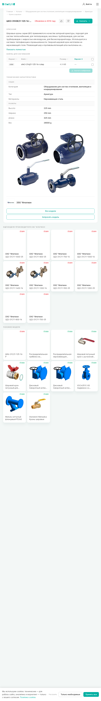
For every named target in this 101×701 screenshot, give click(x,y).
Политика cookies (28, 697)
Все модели (50, 211)
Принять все (91, 694)
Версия (79, 59)
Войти (89, 4)
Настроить (53, 694)
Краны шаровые (15, 14)
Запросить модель (50, 217)
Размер (64, 59)
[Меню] (96, 4)
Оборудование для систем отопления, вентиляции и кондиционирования (54, 11)
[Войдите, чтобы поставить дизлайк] (68, 21)
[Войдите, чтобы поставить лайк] (61, 21)
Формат (13, 59)
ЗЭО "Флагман (23, 202)
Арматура (88, 11)
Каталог (19, 11)
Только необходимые (70, 694)
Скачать (83, 21)
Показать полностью (16, 49)
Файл (24, 59)
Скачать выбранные (82, 71)
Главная (9, 11)
